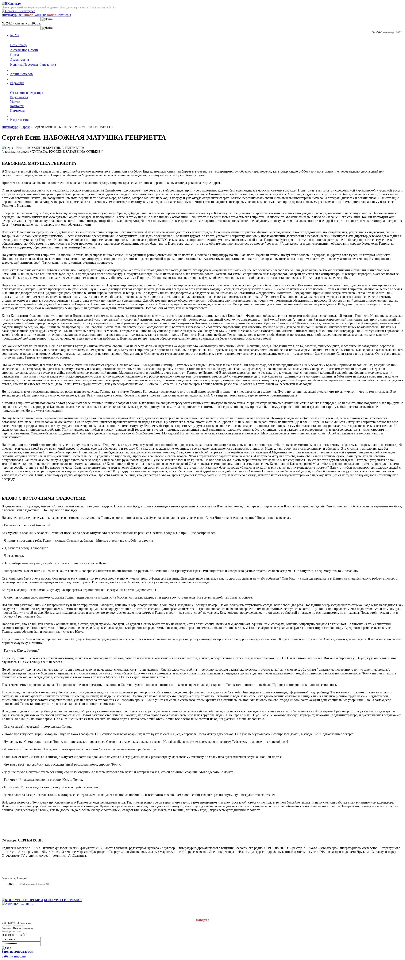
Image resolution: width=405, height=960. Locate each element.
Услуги (15, 101)
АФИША (26, 904)
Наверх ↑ (202, 920)
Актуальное (18, 50)
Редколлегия (19, 97)
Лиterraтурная (17, 15)
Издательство (20, 119)
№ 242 (14, 35)
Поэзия (33, 50)
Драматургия (19, 59)
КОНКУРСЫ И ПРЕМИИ (63, 900)
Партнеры (63, 15)
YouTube (45, 15)
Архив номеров (21, 74)
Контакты (17, 106)
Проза (14, 55)
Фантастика (47, 64)
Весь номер (18, 45)
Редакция (17, 83)
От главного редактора (26, 92)
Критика (16, 64)
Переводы (30, 64)
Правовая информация (13, 925)
